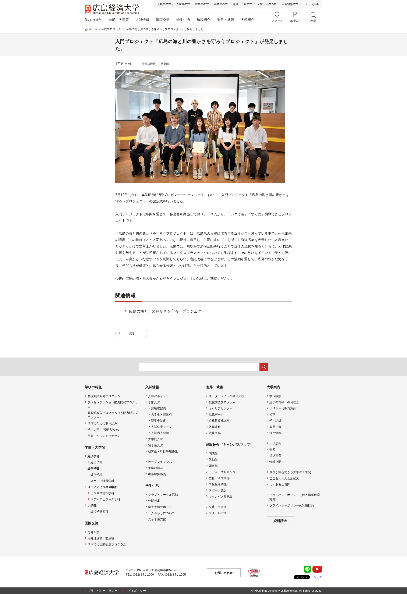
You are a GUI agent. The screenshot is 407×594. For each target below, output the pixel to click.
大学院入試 (155, 439)
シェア (317, 577)
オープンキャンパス (161, 461)
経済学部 (93, 456)
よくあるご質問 (279, 484)
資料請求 (280, 521)
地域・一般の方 (242, 4)
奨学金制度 (158, 420)
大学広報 (275, 443)
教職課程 (215, 426)
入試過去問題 (160, 433)
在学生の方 (202, 4)
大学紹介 (247, 20)
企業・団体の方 (266, 4)
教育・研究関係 (219, 478)
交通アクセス (218, 507)
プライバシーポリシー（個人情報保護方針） (294, 497)
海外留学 (93, 532)
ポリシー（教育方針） (284, 408)
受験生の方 (164, 4)
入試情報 (142, 20)
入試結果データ (161, 426)
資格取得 (215, 433)
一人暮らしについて (161, 513)
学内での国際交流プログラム (107, 544)
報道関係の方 (290, 4)
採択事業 (275, 455)
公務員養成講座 (219, 420)
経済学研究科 (99, 511)
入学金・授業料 (161, 414)
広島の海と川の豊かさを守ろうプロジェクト (167, 311)
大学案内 (273, 387)
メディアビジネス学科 (105, 499)
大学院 (92, 505)
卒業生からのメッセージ (104, 435)
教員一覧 (275, 426)
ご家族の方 (183, 4)
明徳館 (213, 453)
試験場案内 (158, 408)
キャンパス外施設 (221, 496)
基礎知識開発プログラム (104, 396)
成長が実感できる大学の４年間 (290, 472)
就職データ (216, 414)
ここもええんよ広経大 (284, 478)
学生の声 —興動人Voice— (105, 429)
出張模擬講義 (157, 474)
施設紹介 (203, 20)
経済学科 (96, 462)
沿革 (272, 414)
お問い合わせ (224, 573)
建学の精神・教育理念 (284, 402)
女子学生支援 (157, 519)
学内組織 (275, 420)
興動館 (213, 459)
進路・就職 (225, 20)
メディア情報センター (223, 472)
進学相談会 (155, 468)
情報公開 (275, 461)
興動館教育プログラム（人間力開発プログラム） (113, 415)
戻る (132, 333)
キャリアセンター (221, 408)
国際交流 (163, 20)
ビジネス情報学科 (102, 493)
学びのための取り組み (102, 423)
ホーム (93, 29)
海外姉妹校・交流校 (101, 538)
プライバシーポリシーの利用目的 (291, 505)
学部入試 (154, 402)
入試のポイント (158, 396)
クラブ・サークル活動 (163, 494)
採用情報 (275, 433)
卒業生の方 (221, 4)
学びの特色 (93, 20)
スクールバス (218, 513)
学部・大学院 (119, 20)
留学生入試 (155, 445)
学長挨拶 (275, 396)
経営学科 (96, 474)
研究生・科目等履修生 (163, 451)
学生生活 (183, 20)
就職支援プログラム (222, 402)
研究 (272, 449)
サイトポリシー (135, 590)
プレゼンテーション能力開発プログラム (113, 404)
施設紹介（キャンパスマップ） (230, 444)
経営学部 (93, 468)
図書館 (213, 465)
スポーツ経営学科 (102, 481)
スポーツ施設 (218, 490)
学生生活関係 (218, 484)
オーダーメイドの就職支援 (226, 396)
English (314, 4)
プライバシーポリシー (102, 590)
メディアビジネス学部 (102, 487)
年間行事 (154, 500)
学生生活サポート (160, 507)
